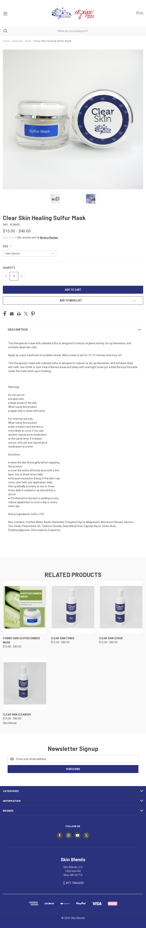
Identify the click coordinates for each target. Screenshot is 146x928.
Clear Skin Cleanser (17, 714)
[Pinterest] (33, 313)
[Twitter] (26, 313)
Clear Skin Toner (62, 638)
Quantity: (9, 267)
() (141, 13)
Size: (6, 246)
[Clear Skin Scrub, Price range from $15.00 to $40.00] (121, 607)
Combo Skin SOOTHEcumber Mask (21, 640)
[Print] (19, 313)
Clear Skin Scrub (111, 638)
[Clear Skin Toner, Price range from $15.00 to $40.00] (73, 607)
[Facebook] (5, 313)
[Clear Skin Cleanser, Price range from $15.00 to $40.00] (25, 683)
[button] (47, 237)
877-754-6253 (75, 883)
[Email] (12, 313)
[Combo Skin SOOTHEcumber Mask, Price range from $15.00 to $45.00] (25, 607)
